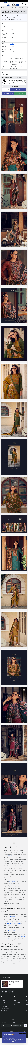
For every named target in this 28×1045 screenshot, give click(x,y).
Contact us (12, 881)
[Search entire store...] (22, 4)
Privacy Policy (15, 1040)
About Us (3, 1000)
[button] (18, 89)
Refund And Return (5, 1010)
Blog (2, 1004)
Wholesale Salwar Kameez (13, 7)
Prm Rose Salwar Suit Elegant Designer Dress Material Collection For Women (14, 982)
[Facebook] (2, 991)
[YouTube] (9, 991)
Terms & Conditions (5, 1008)
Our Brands (3, 1002)
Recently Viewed (5, 977)
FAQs (2, 1013)
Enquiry (21, 93)
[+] (8, 89)
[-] (3, 89)
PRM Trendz (12, 43)
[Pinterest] (12, 991)
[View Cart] (25, 4)
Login (15, 1000)
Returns (15, 1004)
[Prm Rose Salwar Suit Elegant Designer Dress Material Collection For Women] (5, 984)
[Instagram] (6, 991)
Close (22, 1033)
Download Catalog (8, 93)
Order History (17, 1002)
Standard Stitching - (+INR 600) (12, 86)
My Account (17, 997)
